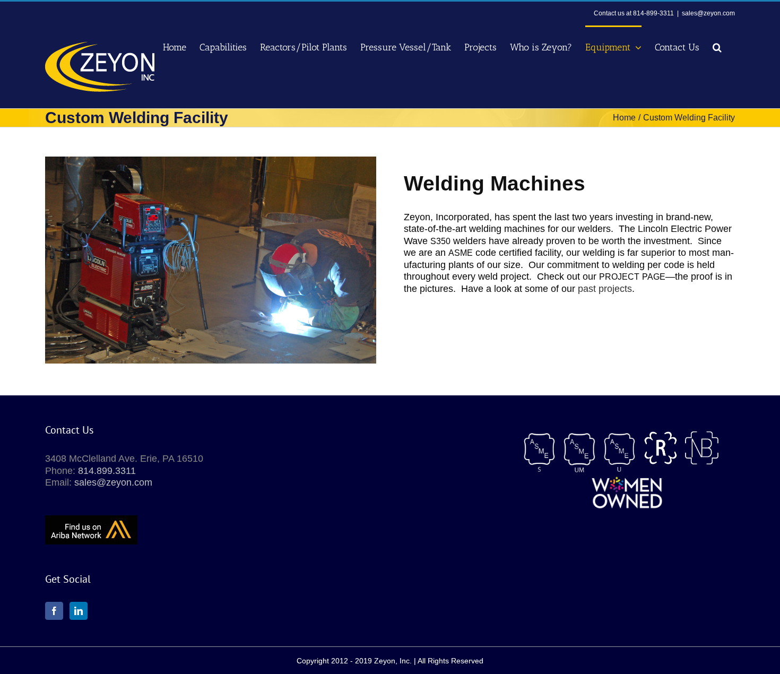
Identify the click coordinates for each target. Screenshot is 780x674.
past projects (605, 288)
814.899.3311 (107, 470)
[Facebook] (54, 611)
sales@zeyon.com (708, 13)
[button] (717, 46)
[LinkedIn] (79, 611)
